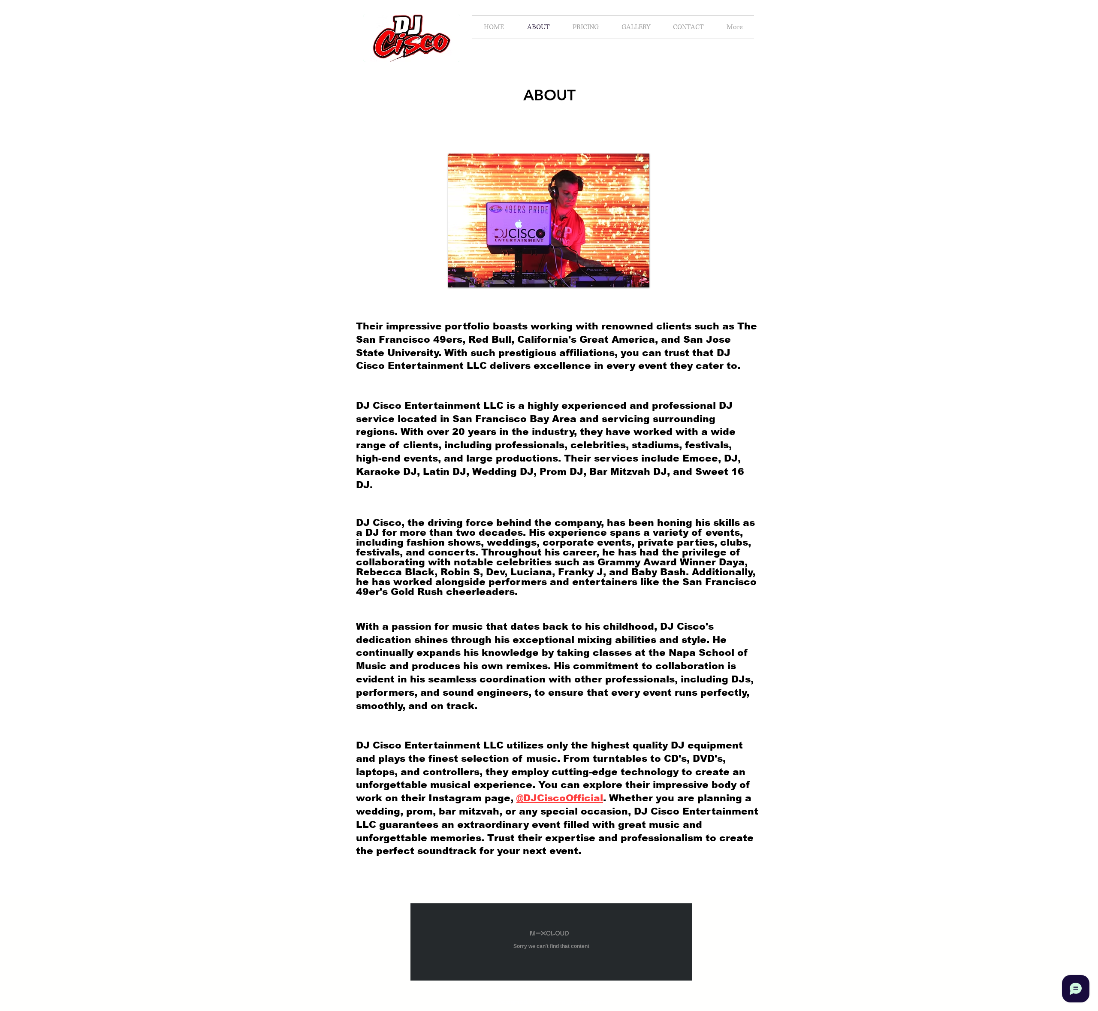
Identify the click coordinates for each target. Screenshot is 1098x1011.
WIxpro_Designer (570, 1001)
